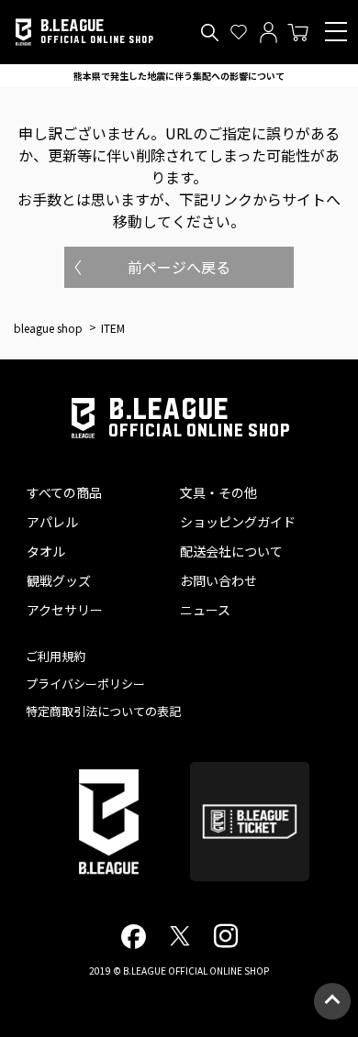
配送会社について (231, 551)
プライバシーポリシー (85, 683)
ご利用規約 (55, 656)
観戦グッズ (59, 580)
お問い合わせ (218, 580)
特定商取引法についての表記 (103, 711)
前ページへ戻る (179, 267)
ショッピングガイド (238, 522)
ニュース (205, 610)
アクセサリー (65, 610)
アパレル (52, 522)
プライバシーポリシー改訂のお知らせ (179, 76)
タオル (46, 551)
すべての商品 (64, 492)
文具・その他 (218, 492)
